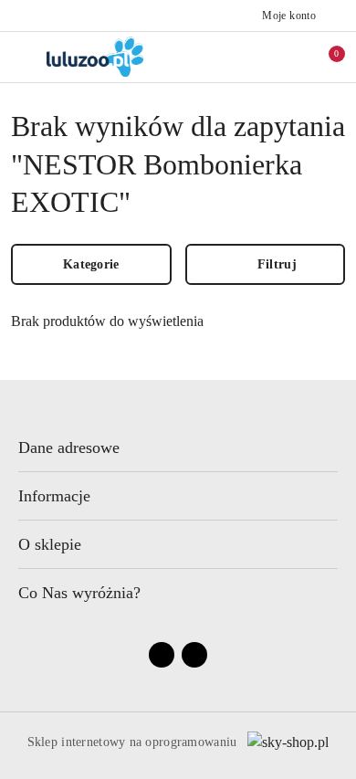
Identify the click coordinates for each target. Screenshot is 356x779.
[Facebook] (161, 655)
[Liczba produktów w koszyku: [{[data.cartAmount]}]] (324, 56)
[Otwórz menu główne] (21, 56)
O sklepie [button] (49, 544)
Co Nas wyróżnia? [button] (79, 593)
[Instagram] (194, 655)
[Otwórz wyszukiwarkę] (247, 56)
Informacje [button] (54, 496)
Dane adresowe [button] (69, 447)
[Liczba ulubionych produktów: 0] (286, 56)
